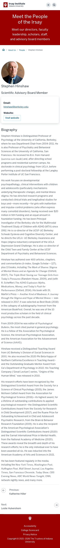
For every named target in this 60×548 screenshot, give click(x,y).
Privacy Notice (30, 534)
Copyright (12, 538)
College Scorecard (30, 530)
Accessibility (30, 526)
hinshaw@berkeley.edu (15, 106)
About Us (12, 50)
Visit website (12, 117)
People (22, 50)
